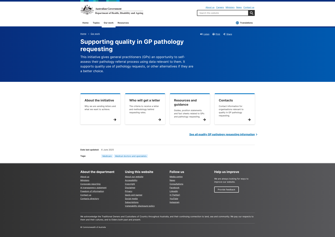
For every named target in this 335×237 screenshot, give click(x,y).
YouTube (174, 198)
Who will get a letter (144, 100)
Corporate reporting (90, 184)
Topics (96, 22)
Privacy (128, 191)
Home (85, 22)
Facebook (174, 187)
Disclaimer (130, 187)
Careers (220, 7)
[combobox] (223, 13)
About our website (134, 176)
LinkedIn (174, 191)
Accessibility (131, 180)
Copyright (130, 184)
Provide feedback (226, 189)
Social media (131, 198)
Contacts (226, 100)
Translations (246, 22)
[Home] (111, 10)
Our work (108, 22)
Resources (123, 22)
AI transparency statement (93, 187)
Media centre (176, 176)
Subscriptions (131, 202)
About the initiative (99, 100)
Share (229, 34)
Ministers (230, 7)
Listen (206, 34)
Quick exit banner (133, 195)
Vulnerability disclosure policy (140, 206)
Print (218, 34)
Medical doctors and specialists (131, 156)
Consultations (176, 184)
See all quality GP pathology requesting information (222, 134)
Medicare (107, 156)
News (239, 7)
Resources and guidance (185, 102)
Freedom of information (92, 191)
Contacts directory (89, 198)
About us (210, 7)
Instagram (174, 202)
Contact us (248, 7)
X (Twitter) (175, 195)
